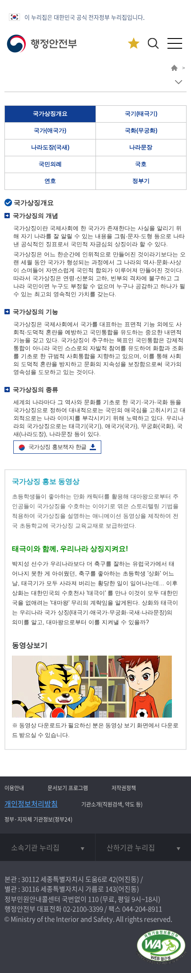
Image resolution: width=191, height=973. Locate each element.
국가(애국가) (50, 130)
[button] (153, 43)
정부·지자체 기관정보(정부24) (38, 819)
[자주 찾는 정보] (133, 43)
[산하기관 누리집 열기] (143, 847)
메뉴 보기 (178, 82)
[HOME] (174, 69)
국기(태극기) (141, 113)
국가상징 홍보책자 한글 (57, 447)
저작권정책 (123, 788)
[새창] (92, 715)
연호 (50, 181)
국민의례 (50, 164)
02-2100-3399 (83, 909)
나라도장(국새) (50, 147)
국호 (141, 164)
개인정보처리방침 (31, 803)
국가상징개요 (50, 113)
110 (93, 899)
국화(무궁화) (141, 130)
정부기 (141, 181)
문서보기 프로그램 (68, 788)
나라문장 (140, 147)
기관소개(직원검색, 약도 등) (112, 804)
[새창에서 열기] (161, 947)
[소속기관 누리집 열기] (47, 847)
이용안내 (14, 788)
